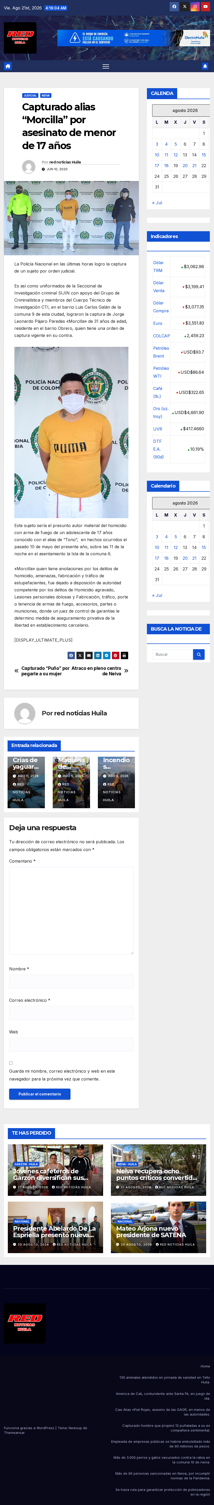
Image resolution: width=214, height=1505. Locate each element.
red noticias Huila (65, 162)
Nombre (19, 968)
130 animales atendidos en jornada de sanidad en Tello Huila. (165, 1379)
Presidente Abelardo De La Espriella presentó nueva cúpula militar (54, 1235)
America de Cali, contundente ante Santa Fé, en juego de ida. (163, 1395)
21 (194, 165)
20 (185, 165)
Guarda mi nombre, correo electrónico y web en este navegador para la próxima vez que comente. (62, 1075)
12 (176, 154)
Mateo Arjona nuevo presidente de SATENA (151, 1232)
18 (166, 165)
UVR (157, 429)
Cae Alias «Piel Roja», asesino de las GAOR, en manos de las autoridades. (162, 1411)
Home (205, 1366)
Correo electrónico (29, 1000)
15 (204, 154)
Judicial (30, 95)
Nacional (22, 1221)
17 (157, 165)
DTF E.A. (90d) (158, 449)
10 (157, 154)
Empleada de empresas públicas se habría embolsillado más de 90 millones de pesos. (160, 1443)
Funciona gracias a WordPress (29, 1428)
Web (13, 1031)
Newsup (75, 1428)
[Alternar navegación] (105, 66)
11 (166, 154)
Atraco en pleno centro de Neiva (96, 671)
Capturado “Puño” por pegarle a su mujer (45, 671)
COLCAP (161, 335)
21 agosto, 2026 (33, 1187)
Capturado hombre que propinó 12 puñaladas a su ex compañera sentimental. (166, 1427)
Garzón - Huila (26, 1164)
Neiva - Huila (127, 1164)
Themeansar (14, 1432)
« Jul (157, 202)
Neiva (46, 95)
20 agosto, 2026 (34, 1244)
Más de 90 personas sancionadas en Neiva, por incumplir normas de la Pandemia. (162, 1475)
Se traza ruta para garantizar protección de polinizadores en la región (163, 1491)
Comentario (22, 861)
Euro (157, 323)
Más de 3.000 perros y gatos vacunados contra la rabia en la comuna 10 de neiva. (162, 1459)
